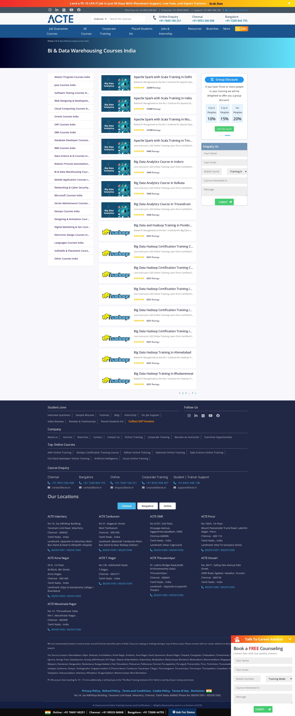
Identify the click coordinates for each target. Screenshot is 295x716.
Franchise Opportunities (218, 437)
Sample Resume (85, 415)
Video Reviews (56, 421)
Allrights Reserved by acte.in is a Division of (175, 705)
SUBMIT (223, 202)
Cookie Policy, (162, 690)
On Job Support (150, 415)
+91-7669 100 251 (170, 21)
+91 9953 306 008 (63, 483)
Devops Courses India (67, 211)
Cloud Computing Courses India (73, 108)
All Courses (86, 31)
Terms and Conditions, (136, 690)
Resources (195, 29)
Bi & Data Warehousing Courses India (74, 171)
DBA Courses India (65, 132)
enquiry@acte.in (124, 487)
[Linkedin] (56, 10)
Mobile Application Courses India (73, 179)
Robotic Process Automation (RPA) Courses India (74, 163)
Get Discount (224, 129)
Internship (130, 415)
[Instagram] (50, 10)
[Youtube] (71, 10)
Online (167, 506)
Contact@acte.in (61, 487)
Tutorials (104, 415)
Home (50, 40)
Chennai (197, 17)
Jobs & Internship (165, 31)
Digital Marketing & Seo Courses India (74, 227)
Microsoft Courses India (68, 195)
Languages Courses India (68, 242)
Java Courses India (65, 85)
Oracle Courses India (66, 116)
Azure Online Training (135, 458)
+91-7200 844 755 (236, 21)
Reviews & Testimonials (82, 421)
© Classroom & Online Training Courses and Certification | (122, 705)
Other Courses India (66, 258)
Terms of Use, (180, 690)
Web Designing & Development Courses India (74, 100)
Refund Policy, (111, 690)
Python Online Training (137, 452)
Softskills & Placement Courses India (74, 250)
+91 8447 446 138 (189, 483)
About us (53, 437)
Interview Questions (59, 415)
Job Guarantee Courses (57, 31)
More (226, 29)
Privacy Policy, (91, 690)
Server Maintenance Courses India (74, 203)
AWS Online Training (59, 452)
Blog (116, 415)
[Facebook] (79, 10)
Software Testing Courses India (72, 92)
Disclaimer (198, 690)
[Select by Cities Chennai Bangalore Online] (118, 19)
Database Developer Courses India (74, 140)
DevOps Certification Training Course (97, 452)
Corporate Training (108, 31)
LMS (244, 29)
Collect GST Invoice (141, 421)
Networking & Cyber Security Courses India (74, 187)
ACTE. (199, 705)
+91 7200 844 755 (94, 483)
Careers (97, 437)
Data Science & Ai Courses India (72, 156)
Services (67, 437)
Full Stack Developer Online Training (68, 458)
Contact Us (113, 437)
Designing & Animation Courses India (74, 219)
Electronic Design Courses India (72, 234)
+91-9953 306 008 (203, 21)
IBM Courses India (64, 148)
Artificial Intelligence (106, 458)
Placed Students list (140, 31)
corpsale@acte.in (156, 487)
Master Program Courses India (72, 77)
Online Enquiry (168, 17)
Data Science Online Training (206, 452)
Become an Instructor (187, 437)
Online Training (134, 437)
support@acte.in (187, 487)
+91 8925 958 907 (157, 483)
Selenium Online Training (170, 452)
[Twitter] (64, 10)
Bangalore (231, 17)
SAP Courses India (64, 124)
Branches (212, 29)
